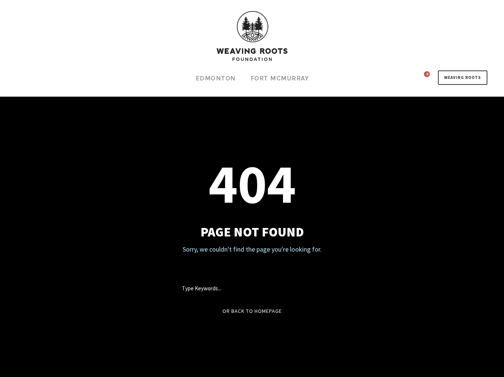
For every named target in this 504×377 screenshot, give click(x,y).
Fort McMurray (280, 78)
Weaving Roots (462, 77)
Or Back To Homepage (252, 311)
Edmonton (216, 78)
